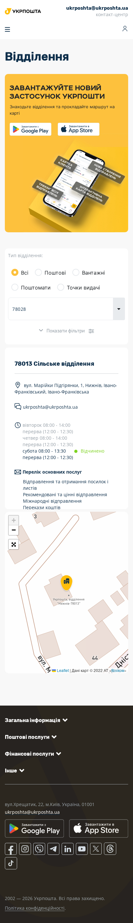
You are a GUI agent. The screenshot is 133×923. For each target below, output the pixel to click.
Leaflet (62, 670)
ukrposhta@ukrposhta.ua (50, 407)
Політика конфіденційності (35, 908)
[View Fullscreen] (13, 544)
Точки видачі (83, 287)
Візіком (117, 670)
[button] (66, 583)
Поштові (55, 272)
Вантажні (93, 272)
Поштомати (36, 287)
